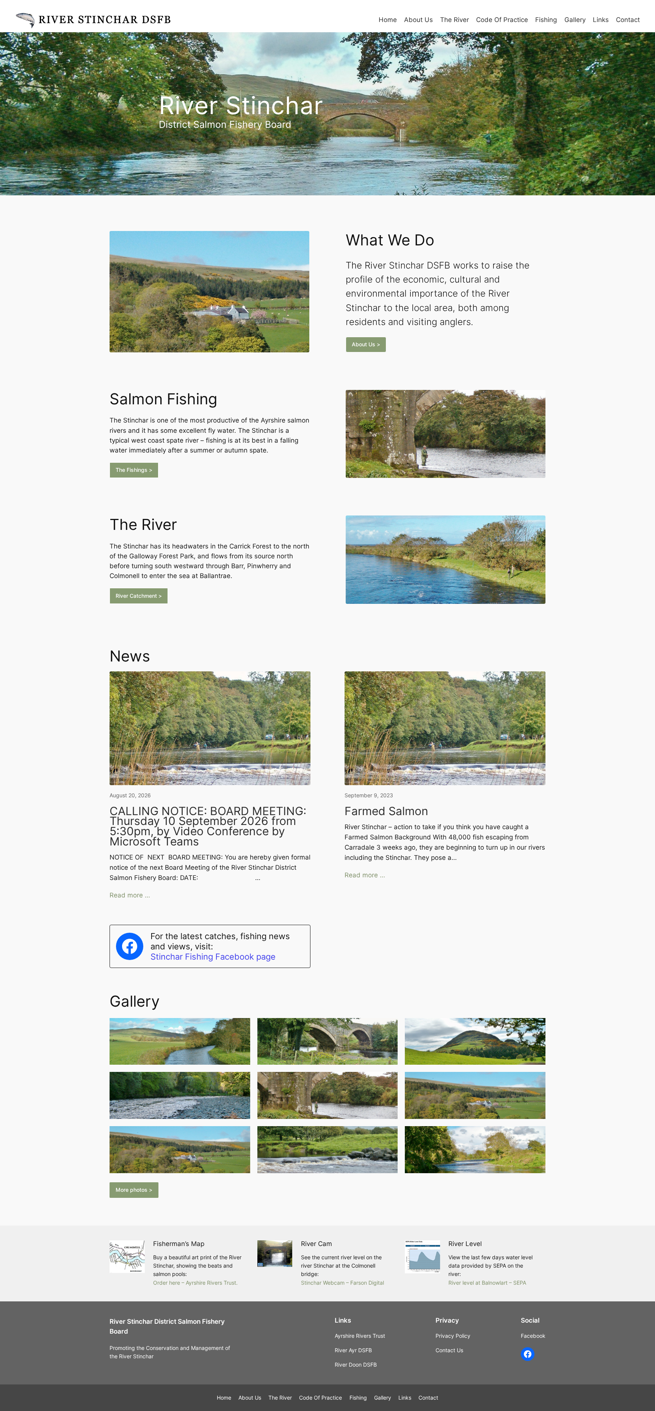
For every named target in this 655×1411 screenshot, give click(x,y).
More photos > (134, 1189)
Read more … (130, 895)
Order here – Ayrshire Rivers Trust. (195, 1282)
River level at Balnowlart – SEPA (487, 1282)
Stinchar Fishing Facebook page (213, 956)
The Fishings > (134, 470)
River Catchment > (139, 595)
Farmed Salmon (386, 811)
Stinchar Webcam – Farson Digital (342, 1282)
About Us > (366, 344)
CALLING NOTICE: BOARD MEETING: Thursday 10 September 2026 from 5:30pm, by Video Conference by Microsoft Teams (208, 826)
